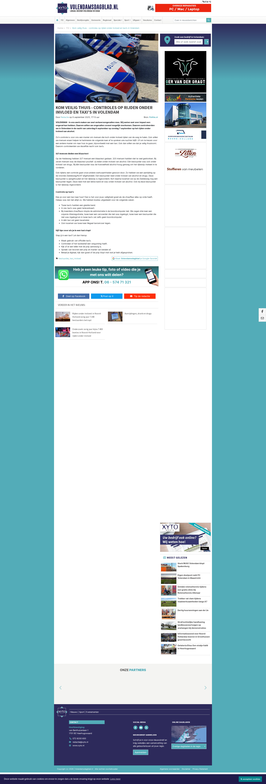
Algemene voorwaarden (170, 579)
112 (62, 20)
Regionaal (107, 20)
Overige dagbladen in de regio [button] (186, 556)
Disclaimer (186, 579)
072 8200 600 (79, 548)
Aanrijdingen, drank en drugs (138, 313)
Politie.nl (153, 117)
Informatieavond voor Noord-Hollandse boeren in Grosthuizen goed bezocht (194, 446)
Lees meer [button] (115, 779)
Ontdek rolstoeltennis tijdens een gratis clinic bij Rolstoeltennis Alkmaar (192, 400)
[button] (57, 497)
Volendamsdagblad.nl (94, 6)
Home (60, 28)
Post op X (108, 296)
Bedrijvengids (83, 20)
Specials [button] (117, 20)
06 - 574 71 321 (117, 282)
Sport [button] (126, 20)
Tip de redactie (142, 296)
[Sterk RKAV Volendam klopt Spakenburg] (169, 377)
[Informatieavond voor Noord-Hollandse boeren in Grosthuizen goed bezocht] (169, 447)
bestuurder (64, 258)
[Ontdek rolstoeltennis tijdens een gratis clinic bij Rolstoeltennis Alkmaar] (169, 400)
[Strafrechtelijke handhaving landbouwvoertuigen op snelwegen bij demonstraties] (169, 436)
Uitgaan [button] (136, 20)
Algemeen (70, 20)
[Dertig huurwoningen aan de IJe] (169, 424)
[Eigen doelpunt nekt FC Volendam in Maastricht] (169, 389)
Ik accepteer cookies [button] (250, 779)
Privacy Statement (200, 579)
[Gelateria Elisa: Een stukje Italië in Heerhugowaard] (169, 459)
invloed (77, 258)
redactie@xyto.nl (80, 552)
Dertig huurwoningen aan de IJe (193, 420)
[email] (262, 318)
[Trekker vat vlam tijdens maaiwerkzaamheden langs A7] (169, 412)
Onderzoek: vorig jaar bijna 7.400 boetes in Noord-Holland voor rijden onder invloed (87, 332)
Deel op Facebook (75, 296)
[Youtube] (141, 537)
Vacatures (147, 20)
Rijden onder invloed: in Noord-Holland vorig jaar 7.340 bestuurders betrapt (86, 316)
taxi (71, 258)
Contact (157, 20)
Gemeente (96, 20)
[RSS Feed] (146, 537)
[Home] (57, 20)
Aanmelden (140, 562)
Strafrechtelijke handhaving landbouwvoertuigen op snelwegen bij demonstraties (192, 435)
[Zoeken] (208, 20)
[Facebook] (135, 537)
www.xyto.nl (78, 555)
